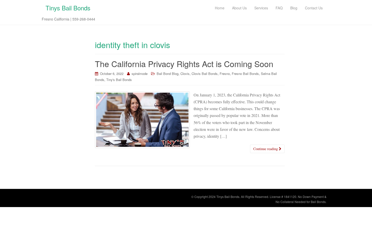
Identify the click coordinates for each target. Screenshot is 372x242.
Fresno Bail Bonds (245, 73)
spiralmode (140, 73)
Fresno (225, 73)
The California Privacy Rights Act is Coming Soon (184, 63)
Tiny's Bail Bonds (119, 79)
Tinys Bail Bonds (68, 7)
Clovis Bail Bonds (205, 73)
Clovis (185, 73)
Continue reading (266, 148)
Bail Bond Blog (167, 73)
